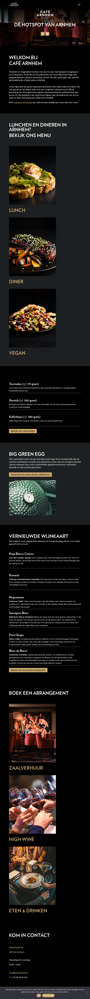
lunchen (28, 102)
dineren (18, 102)
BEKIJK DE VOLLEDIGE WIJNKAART (28, 670)
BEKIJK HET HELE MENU (23, 431)
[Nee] (87, 993)
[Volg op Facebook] (43, 34)
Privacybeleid (48, 995)
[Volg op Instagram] (47, 34)
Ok (39, 995)
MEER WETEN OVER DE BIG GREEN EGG (30, 474)
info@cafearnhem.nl (18, 973)
